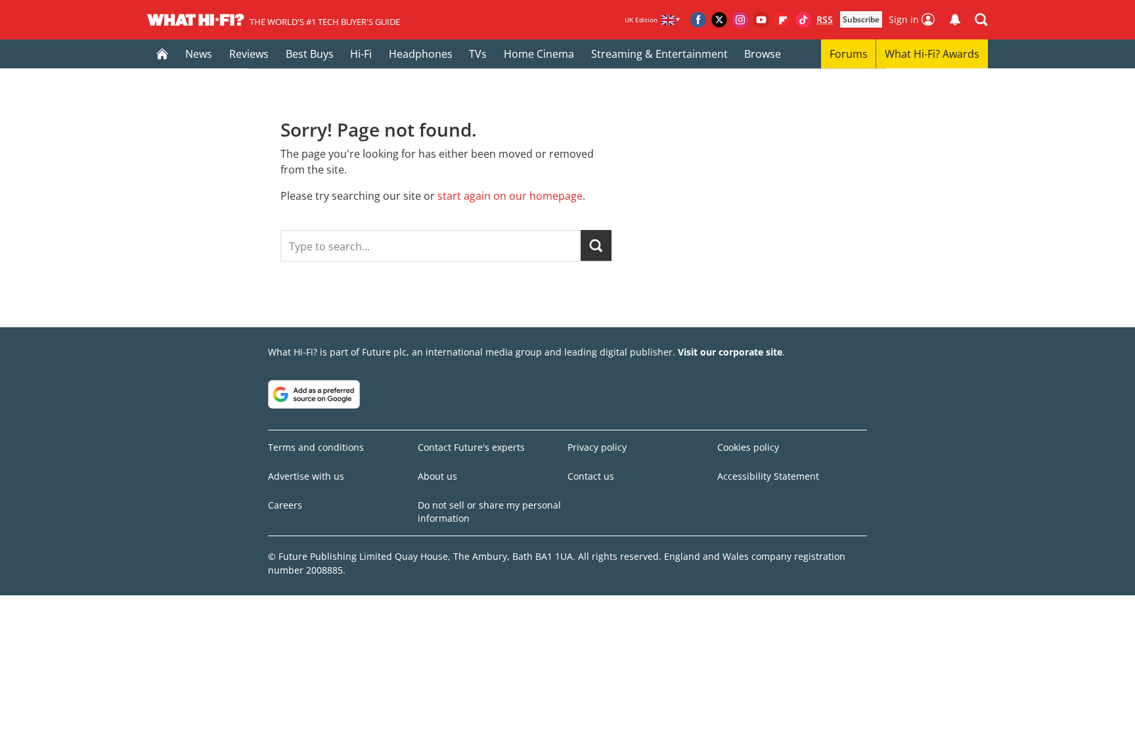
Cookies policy (748, 447)
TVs (478, 54)
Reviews (249, 54)
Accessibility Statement (768, 476)
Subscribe (861, 19)
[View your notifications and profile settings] (955, 20)
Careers (285, 505)
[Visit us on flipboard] (782, 20)
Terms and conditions (316, 447)
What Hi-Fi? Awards (932, 54)
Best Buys (310, 54)
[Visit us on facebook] (698, 20)
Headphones (421, 54)
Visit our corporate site (730, 352)
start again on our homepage (510, 196)
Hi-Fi (361, 54)
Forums (849, 54)
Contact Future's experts (471, 447)
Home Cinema (539, 54)
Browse (762, 54)
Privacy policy (597, 447)
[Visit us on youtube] (761, 20)
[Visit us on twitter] (719, 20)
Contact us (591, 476)
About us (437, 476)
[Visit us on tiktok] (803, 20)
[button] (981, 19)
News (198, 54)
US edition (457, 714)
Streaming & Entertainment (659, 54)
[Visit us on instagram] (740, 20)
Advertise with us (306, 476)
